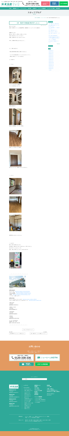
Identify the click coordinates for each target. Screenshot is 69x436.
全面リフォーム (27, 408)
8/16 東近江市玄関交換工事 (53, 35)
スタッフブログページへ (28, 329)
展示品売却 (58, 8)
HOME (10, 8)
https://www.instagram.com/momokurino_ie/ (23, 292)
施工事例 (29, 8)
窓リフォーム (27, 397)
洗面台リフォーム (27, 393)
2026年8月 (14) (51, 50)
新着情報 (48, 385)
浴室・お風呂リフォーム (28, 390)
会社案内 (35, 386)
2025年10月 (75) (51, 65)
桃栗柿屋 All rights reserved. (35, 428)
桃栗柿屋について (16, 8)
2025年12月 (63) (51, 62)
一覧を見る (58, 43)
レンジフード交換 (27, 401)
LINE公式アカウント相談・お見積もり (53, 391)
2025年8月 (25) (51, 68)
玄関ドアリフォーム (28, 404)
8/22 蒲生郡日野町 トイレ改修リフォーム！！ (54, 28)
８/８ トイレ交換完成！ (52, 39)
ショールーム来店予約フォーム (52, 390)
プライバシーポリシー (50, 393)
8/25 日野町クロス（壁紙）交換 (54, 23)
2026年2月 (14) (51, 59)
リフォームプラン (24, 8)
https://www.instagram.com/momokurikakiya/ (22, 291)
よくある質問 (38, 402)
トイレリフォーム (27, 391)
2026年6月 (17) (51, 53)
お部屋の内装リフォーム (28, 398)
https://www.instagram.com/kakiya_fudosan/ (23, 293)
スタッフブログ (37, 389)
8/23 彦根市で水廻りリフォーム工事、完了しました (54, 26)
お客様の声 (34, 8)
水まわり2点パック (28, 394)
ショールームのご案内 (51, 8)
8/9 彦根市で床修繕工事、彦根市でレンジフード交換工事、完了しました (54, 37)
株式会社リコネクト (37, 429)
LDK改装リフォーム (28, 405)
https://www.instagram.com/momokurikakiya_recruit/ (21, 294)
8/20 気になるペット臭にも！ (53, 31)
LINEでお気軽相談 (63, 3)
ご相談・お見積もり (50, 388)
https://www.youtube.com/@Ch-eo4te (35, 300)
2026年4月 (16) (51, 56)
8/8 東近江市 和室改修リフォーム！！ (54, 41)
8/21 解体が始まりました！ (53, 30)
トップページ (26, 385)
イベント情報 (49, 386)
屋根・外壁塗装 (27, 407)
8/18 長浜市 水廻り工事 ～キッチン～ (54, 34)
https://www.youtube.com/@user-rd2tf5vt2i (30, 299)
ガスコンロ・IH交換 (28, 400)
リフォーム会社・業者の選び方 (40, 399)
